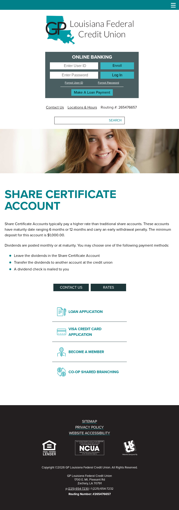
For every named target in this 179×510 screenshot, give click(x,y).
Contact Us (55, 107)
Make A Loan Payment (92, 92)
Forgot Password (108, 82)
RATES (108, 287)
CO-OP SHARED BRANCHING (94, 372)
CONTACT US (71, 287)
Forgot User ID (74, 82)
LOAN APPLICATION (86, 311)
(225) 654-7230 (78, 489)
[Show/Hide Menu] (173, 5)
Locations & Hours (82, 107)
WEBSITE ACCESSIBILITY (89, 433)
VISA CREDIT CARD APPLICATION (85, 332)
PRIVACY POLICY (89, 427)
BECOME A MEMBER (86, 352)
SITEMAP (89, 421)
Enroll (117, 65)
